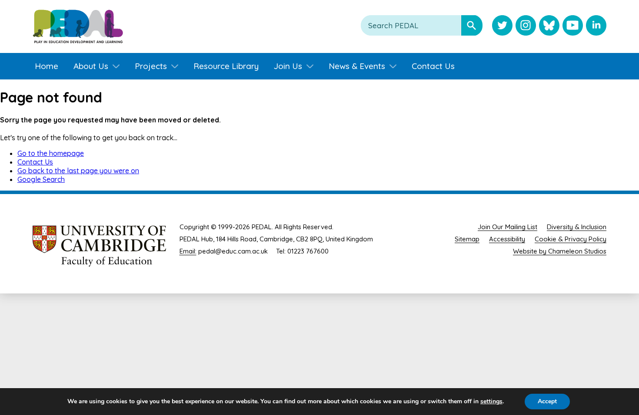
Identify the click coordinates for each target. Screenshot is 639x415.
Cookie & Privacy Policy (570, 239)
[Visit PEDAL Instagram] (526, 26)
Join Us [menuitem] (288, 66)
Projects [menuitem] (151, 66)
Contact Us (35, 162)
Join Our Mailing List (507, 227)
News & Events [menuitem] (357, 66)
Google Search (41, 179)
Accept (547, 401)
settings (491, 401)
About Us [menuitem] (90, 66)
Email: (188, 251)
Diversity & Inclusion (576, 227)
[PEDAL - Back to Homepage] (78, 26)
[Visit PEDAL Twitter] (502, 26)
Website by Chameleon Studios (559, 251)
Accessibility (507, 239)
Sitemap (467, 239)
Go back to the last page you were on (78, 170)
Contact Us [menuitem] (433, 66)
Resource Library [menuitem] (226, 66)
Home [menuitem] (46, 66)
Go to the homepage (50, 153)
